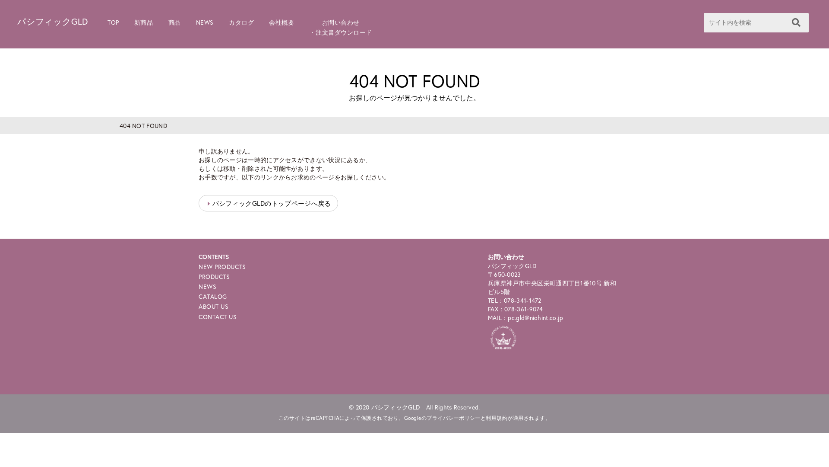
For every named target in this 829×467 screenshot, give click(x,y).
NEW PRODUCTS (222, 266)
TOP (113, 22)
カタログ (241, 22)
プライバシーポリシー (454, 418)
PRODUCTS (214, 276)
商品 (174, 22)
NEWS (205, 22)
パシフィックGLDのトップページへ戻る (271, 203)
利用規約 (496, 418)
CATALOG (213, 296)
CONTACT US (218, 317)
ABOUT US (213, 306)
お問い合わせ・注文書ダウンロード (340, 27)
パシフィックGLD (52, 21)
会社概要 (281, 22)
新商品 (143, 22)
